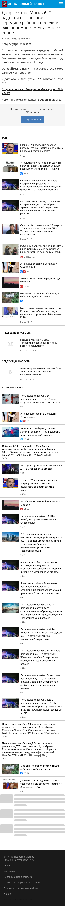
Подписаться (32, 119)
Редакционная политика (18, 876)
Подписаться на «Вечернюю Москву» (27, 89)
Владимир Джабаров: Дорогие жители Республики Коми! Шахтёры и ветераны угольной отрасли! (41, 431)
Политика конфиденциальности (22, 882)
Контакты (9, 871)
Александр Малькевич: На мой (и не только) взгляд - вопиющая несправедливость (40, 371)
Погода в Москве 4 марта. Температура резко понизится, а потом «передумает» (38, 343)
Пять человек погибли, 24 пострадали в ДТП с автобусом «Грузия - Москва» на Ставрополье (40, 399)
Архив (7, 893)
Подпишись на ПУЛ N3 (27, 455)
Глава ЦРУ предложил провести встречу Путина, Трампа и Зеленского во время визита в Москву (41, 148)
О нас (7, 865)
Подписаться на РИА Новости (25, 733)
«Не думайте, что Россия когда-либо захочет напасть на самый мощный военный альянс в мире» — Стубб (41, 165)
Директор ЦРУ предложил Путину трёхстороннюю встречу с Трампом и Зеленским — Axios (41, 783)
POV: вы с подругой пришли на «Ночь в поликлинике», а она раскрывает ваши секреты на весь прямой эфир (41, 249)
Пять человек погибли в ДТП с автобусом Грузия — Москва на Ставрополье (38, 519)
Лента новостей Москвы (18, 899)
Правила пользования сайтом (21, 888)
